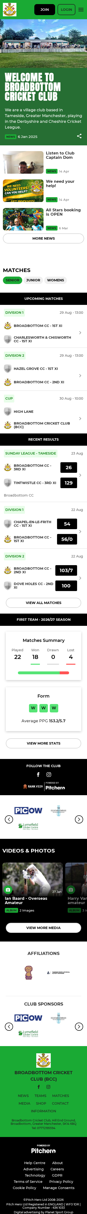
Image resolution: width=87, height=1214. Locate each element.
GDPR (57, 1175)
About (57, 1163)
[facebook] (38, 1087)
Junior (33, 280)
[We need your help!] (23, 190)
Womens (55, 280)
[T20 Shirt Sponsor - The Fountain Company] (58, 811)
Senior (12, 280)
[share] (79, 136)
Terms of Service (28, 1181)
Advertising (33, 1169)
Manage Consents (58, 1188)
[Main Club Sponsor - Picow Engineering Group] (28, 811)
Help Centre (34, 1163)
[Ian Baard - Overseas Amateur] (32, 879)
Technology (35, 1175)
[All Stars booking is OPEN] (23, 219)
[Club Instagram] (49, 775)
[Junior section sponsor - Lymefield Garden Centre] (28, 827)
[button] (79, 137)
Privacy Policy (61, 1181)
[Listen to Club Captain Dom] (23, 162)
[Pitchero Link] (55, 788)
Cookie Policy (24, 1188)
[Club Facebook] (38, 775)
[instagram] (48, 1087)
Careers (57, 1169)
